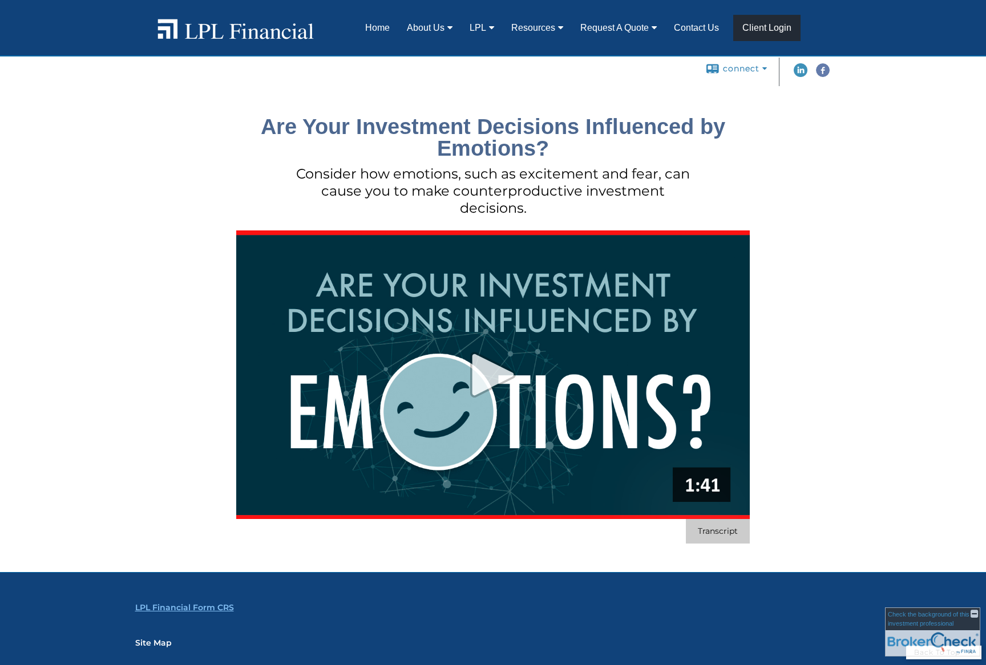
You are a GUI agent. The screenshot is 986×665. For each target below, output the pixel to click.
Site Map (153, 643)
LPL (478, 28)
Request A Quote (614, 28)
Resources (533, 28)
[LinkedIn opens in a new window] (800, 74)
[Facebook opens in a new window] (823, 74)
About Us (425, 28)
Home (377, 28)
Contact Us (696, 28)
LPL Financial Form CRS (184, 607)
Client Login (766, 28)
